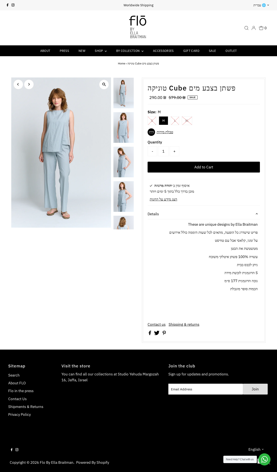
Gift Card (191, 51)
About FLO (17, 383)
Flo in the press (21, 390)
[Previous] (18, 84)
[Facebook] (8, 5)
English (254, 449)
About (45, 51)
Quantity (155, 142)
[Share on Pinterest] (164, 333)
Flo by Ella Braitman (56, 462)
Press (64, 51)
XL (187, 121)
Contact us (157, 324)
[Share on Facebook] (150, 333)
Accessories (163, 51)
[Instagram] (13, 5)
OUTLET (231, 51)
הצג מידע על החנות (163, 199)
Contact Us (17, 398)
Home (121, 63)
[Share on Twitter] (157, 333)
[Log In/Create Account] (254, 28)
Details (153, 214)
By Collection (128, 51)
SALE (212, 51)
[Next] (29, 84)
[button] (204, 132)
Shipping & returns (184, 324)
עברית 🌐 (259, 5)
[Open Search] (246, 28)
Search (14, 375)
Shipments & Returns (25, 406)
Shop (99, 51)
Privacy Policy (19, 414)
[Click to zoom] (104, 84)
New (82, 51)
